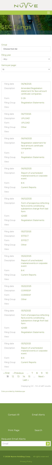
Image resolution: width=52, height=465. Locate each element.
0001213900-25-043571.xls (29, 337)
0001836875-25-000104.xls (29, 280)
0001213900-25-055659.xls (29, 107)
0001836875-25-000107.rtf (26, 192)
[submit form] (48, 444)
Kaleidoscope (20, 391)
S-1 (22, 153)
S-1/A (23, 98)
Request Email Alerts (13, 439)
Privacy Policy (26, 461)
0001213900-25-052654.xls (29, 162)
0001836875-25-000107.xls (29, 192)
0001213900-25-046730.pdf (22, 304)
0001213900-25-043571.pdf (22, 337)
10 (47, 373)
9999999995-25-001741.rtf (26, 250)
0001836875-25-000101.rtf (26, 367)
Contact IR (13, 414)
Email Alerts (38, 414)
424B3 (24, 216)
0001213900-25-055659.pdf (22, 107)
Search (38, 430)
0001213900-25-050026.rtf (26, 225)
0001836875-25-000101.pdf (22, 367)
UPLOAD (25, 123)
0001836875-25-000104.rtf (26, 280)
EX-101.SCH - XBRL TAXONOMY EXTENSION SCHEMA (32, 192)
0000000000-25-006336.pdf (22, 132)
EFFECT (25, 240)
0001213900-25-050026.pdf (22, 225)
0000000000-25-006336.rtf (26, 132)
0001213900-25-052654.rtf (26, 162)
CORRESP (26, 295)
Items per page (8, 65)
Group (4, 45)
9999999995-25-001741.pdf (22, 250)
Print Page (13, 430)
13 (18, 376)
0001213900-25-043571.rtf (26, 337)
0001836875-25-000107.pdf (22, 192)
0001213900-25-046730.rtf (26, 304)
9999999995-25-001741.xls (29, 250)
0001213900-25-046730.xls (29, 304)
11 (8, 376)
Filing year (6, 55)
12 (13, 376)
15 (29, 376)
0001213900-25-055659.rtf (26, 107)
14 (24, 376)
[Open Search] (48, 13)
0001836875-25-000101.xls (29, 367)
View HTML (32, 107)
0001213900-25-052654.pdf (22, 162)
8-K (22, 183)
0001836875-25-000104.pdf (22, 280)
